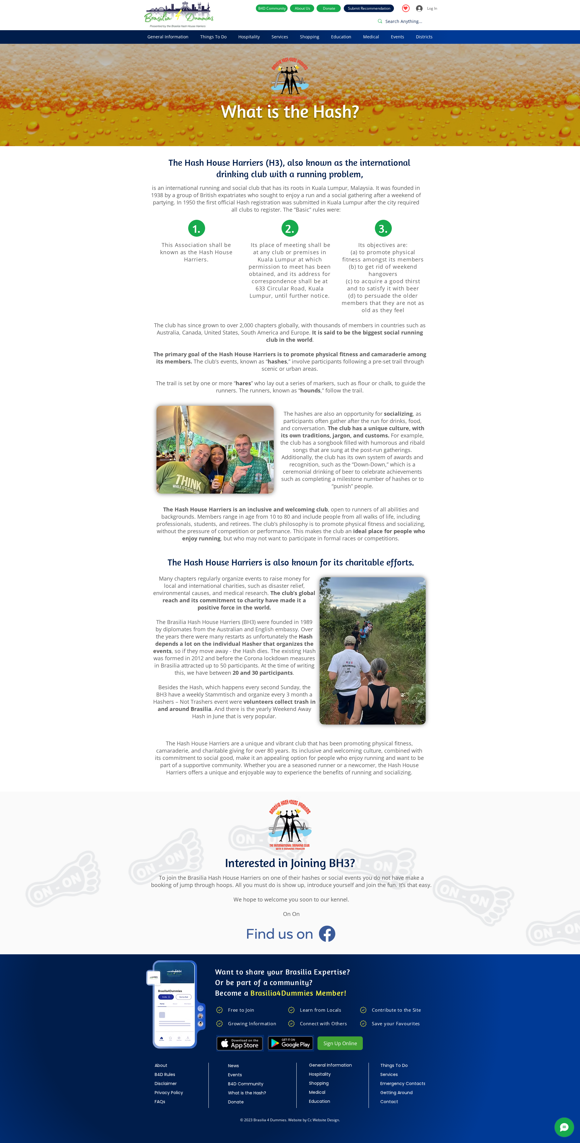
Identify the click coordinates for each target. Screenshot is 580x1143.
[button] (168, 37)
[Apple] (240, 1043)
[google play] (291, 1043)
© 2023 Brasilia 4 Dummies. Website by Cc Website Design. (290, 1119)
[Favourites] (406, 8)
